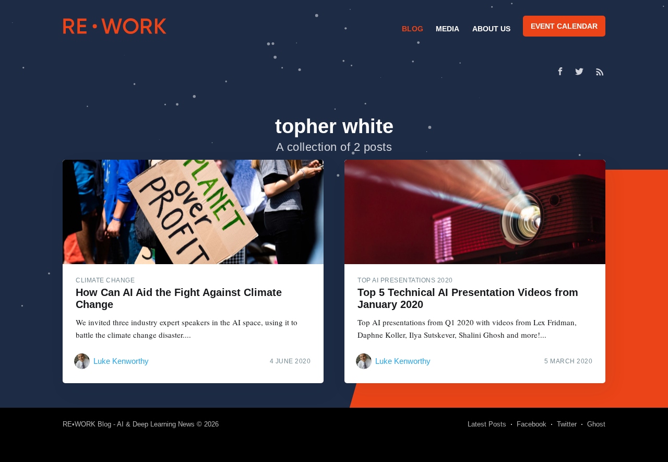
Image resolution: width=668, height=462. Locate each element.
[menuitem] (411, 28)
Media (447, 29)
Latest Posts (487, 424)
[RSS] (599, 71)
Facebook (531, 424)
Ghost (596, 424)
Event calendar (564, 26)
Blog (412, 29)
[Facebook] (560, 71)
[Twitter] (581, 71)
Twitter (567, 424)
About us (491, 29)
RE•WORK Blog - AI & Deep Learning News (129, 424)
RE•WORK (115, 26)
